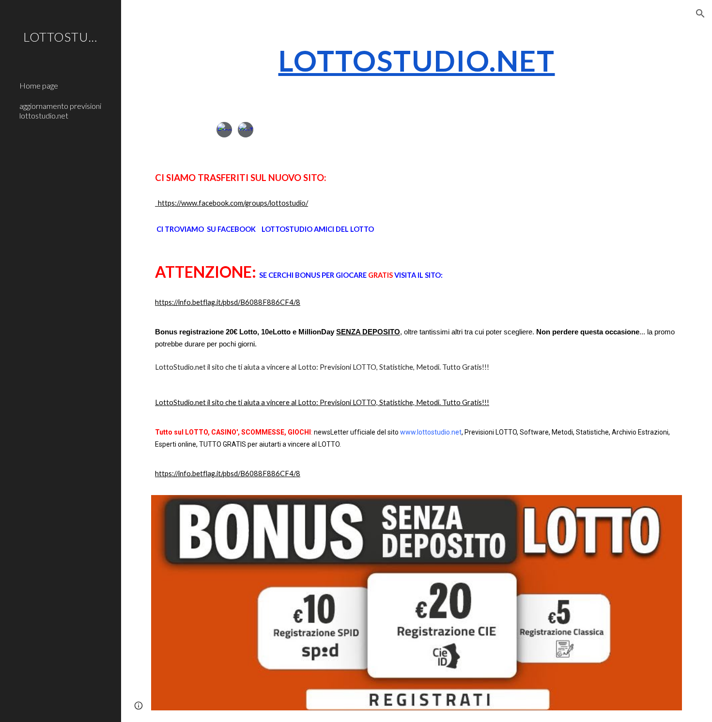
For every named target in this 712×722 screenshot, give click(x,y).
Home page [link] (38, 85)
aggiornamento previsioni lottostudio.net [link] (60, 110)
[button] (700, 13)
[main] (416, 60)
